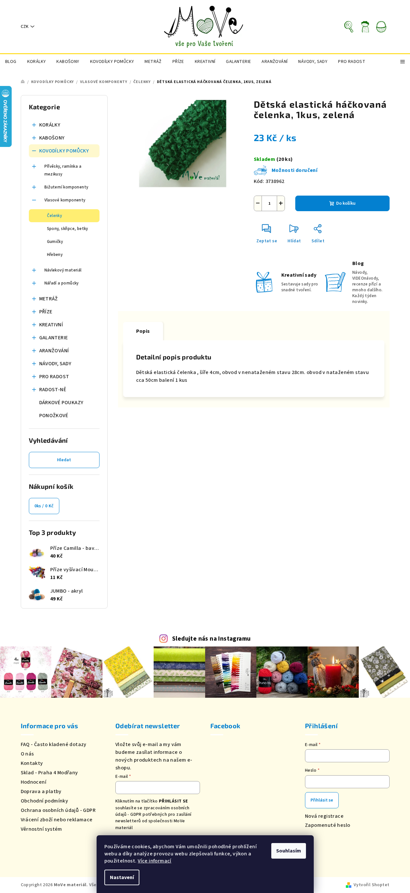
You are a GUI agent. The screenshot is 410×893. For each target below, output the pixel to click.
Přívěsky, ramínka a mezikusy (63, 170)
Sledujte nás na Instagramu (211, 638)
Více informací (154, 860)
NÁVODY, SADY (55, 363)
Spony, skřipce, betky (67, 229)
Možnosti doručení (295, 170)
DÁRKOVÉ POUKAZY (61, 402)
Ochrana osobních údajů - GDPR (58, 810)
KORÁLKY (50, 124)
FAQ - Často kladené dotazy (54, 744)
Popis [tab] (143, 331)
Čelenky (54, 216)
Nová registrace (324, 816)
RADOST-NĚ (52, 389)
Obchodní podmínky (44, 800)
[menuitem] (11, 61)
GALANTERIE (53, 337)
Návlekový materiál (63, 270)
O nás (27, 753)
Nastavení (122, 877)
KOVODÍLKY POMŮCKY (64, 150)
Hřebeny (55, 255)
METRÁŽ (48, 298)
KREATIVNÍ (51, 324)
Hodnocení (34, 782)
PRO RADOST (54, 376)
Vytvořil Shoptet (371, 885)
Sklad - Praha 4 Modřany (49, 772)
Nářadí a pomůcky (61, 283)
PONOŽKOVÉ (53, 415)
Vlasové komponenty (65, 200)
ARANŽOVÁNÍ (54, 350)
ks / (44, 506)
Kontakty (32, 763)
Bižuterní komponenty (66, 187)
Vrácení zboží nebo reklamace (57, 819)
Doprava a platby (41, 791)
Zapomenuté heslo (327, 825)
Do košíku (346, 203)
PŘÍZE (46, 311)
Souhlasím (288, 850)
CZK (25, 26)
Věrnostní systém (41, 829)
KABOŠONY (52, 137)
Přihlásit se (321, 800)
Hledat (64, 460)
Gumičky (55, 242)
